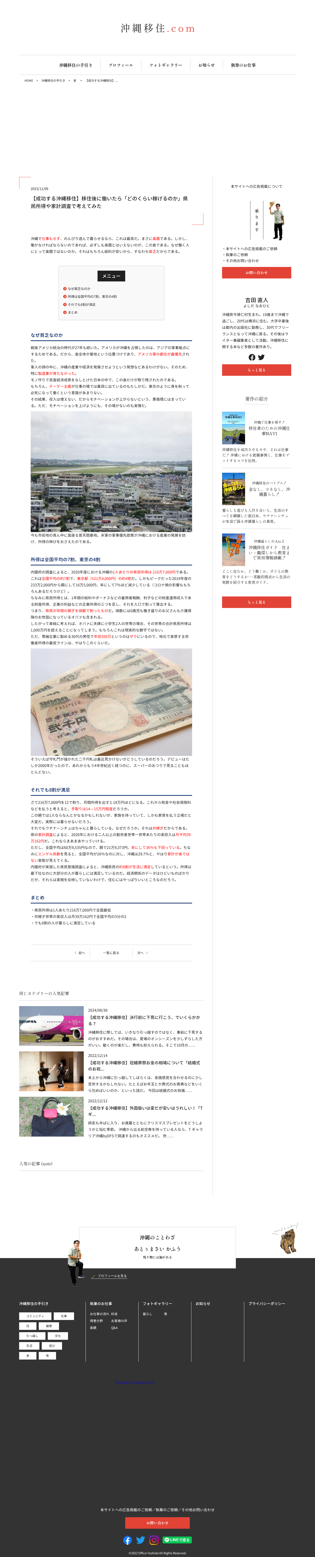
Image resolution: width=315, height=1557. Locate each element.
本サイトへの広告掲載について (256, 186)
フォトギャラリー (165, 65)
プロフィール (120, 65)
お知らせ (206, 65)
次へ (140, 953)
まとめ (72, 312)
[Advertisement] (157, 130)
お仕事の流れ (99, 1314)
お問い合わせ (257, 272)
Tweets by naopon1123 (134, 1382)
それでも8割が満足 (81, 304)
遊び (52, 1346)
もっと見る (256, 370)
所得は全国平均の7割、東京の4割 (92, 296)
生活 (29, 1346)
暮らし (147, 1314)
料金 (114, 1314)
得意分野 (96, 1321)
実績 (93, 1327)
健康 (49, 1326)
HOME (28, 80)
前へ (82, 953)
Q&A (114, 1327)
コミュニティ (35, 1316)
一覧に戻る (111, 953)
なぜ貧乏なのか (79, 288)
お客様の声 (119, 1321)
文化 (58, 1336)
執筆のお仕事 (243, 65)
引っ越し (32, 1336)
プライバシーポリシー (266, 1303)
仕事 (64, 1316)
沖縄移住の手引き (75, 65)
